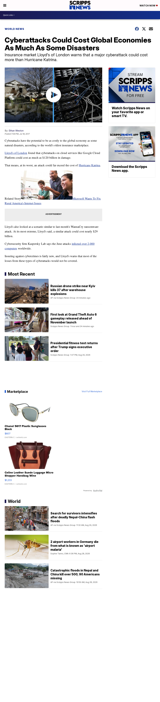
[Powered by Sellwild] (97, 491)
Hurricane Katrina (89, 165)
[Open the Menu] (4, 5)
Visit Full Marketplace (92, 391)
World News (14, 28)
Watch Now (148, 5)
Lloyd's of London (16, 153)
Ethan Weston (16, 130)
